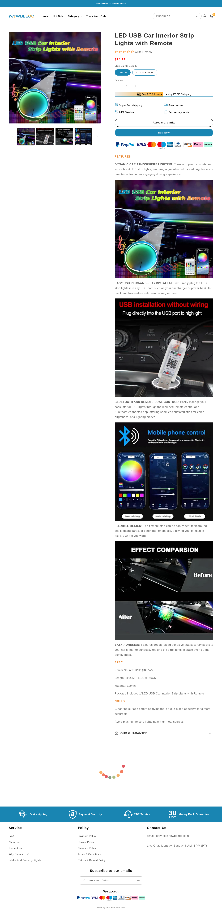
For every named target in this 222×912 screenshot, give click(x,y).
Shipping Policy (87, 848)
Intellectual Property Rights (25, 860)
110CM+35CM (144, 72)
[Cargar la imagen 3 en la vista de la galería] (64, 136)
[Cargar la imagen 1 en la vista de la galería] (26, 136)
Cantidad (119, 80)
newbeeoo (120, 908)
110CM (122, 72)
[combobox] (177, 16)
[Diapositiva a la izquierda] (12, 136)
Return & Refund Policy (92, 860)
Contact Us (15, 848)
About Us (14, 842)
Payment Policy (87, 836)
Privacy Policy (86, 842)
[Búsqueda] (197, 16)
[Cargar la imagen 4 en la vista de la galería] (83, 136)
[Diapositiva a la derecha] (97, 136)
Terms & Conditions (89, 854)
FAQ (11, 836)
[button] (75, 16)
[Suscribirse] (138, 880)
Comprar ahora (164, 132)
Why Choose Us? (19, 854)
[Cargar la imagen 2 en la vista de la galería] (45, 136)
